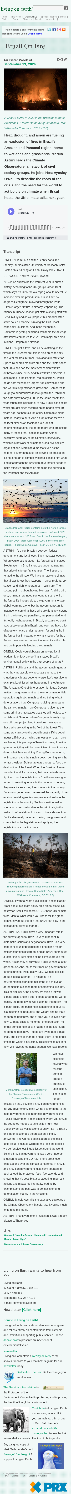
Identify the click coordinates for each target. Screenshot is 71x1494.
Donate (38, 19)
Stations (5, 19)
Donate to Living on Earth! (20, 1320)
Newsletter (51, 19)
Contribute (38, 1408)
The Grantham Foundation (19, 1387)
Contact (15, 1476)
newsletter (9, 1366)
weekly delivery (41, 1356)
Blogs (63, 17)
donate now (10, 1340)
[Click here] (31, 1310)
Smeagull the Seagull (16, 1454)
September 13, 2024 (19, 64)
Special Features (49, 17)
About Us (27, 19)
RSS (24, 1476)
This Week (16, 17)
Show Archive (30, 17)
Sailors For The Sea (29, 1372)
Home (4, 17)
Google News (35, 33)
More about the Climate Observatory (23, 1244)
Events (16, 19)
